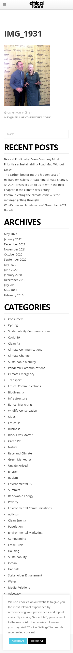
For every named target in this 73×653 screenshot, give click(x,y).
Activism (13, 514)
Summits (14, 490)
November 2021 (15, 249)
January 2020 (13, 275)
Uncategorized (18, 465)
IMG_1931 (23, 33)
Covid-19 (14, 337)
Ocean (12, 563)
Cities (12, 417)
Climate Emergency (21, 374)
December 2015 (14, 280)
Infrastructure (17, 398)
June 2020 (10, 270)
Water (12, 581)
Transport (14, 380)
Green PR (14, 441)
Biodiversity (16, 392)
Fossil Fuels (16, 545)
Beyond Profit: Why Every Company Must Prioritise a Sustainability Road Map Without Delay (34, 164)
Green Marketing (19, 459)
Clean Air (14, 343)
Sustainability (17, 557)
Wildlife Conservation (22, 410)
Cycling (13, 325)
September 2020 (15, 259)
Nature (13, 447)
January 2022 (13, 239)
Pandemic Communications (26, 368)
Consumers (16, 319)
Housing (13, 551)
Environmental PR (20, 484)
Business (14, 429)
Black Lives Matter (20, 435)
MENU (4, 4)
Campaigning (17, 538)
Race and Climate (20, 453)
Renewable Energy (20, 496)
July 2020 (10, 265)
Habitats (13, 569)
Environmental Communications (30, 508)
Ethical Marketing (20, 404)
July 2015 (10, 285)
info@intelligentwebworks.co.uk (27, 117)
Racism (13, 477)
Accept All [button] (18, 640)
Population (15, 526)
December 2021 (14, 244)
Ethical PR (14, 423)
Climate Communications (25, 349)
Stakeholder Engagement (25, 575)
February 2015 (14, 295)
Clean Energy (17, 520)
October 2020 (13, 254)
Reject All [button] (37, 640)
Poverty (13, 502)
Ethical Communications (24, 386)
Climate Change (19, 356)
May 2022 (10, 234)
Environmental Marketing (25, 532)
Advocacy (14, 593)
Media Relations (19, 587)
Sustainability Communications (29, 331)
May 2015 (10, 290)
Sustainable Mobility (22, 362)
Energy (12, 471)
